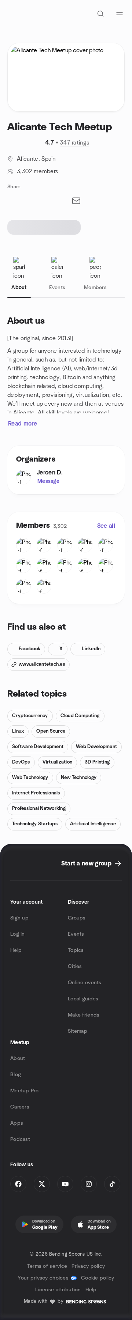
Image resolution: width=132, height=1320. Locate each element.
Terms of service (47, 1266)
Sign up (19, 918)
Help (16, 950)
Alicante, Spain (36, 159)
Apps (16, 1123)
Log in (17, 934)
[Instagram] (89, 1184)
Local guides (83, 998)
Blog (15, 1074)
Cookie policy (97, 1278)
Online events (85, 982)
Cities (75, 966)
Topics (76, 950)
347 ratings (74, 143)
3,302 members (37, 171)
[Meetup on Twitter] (42, 1184)
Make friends (83, 1015)
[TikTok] (112, 1184)
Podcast (20, 1139)
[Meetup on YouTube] (65, 1184)
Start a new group (86, 864)
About (17, 1058)
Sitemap (77, 1031)
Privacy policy (88, 1266)
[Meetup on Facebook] (18, 1184)
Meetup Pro (24, 1090)
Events (76, 934)
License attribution (58, 1289)
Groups (77, 918)
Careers (19, 1107)
